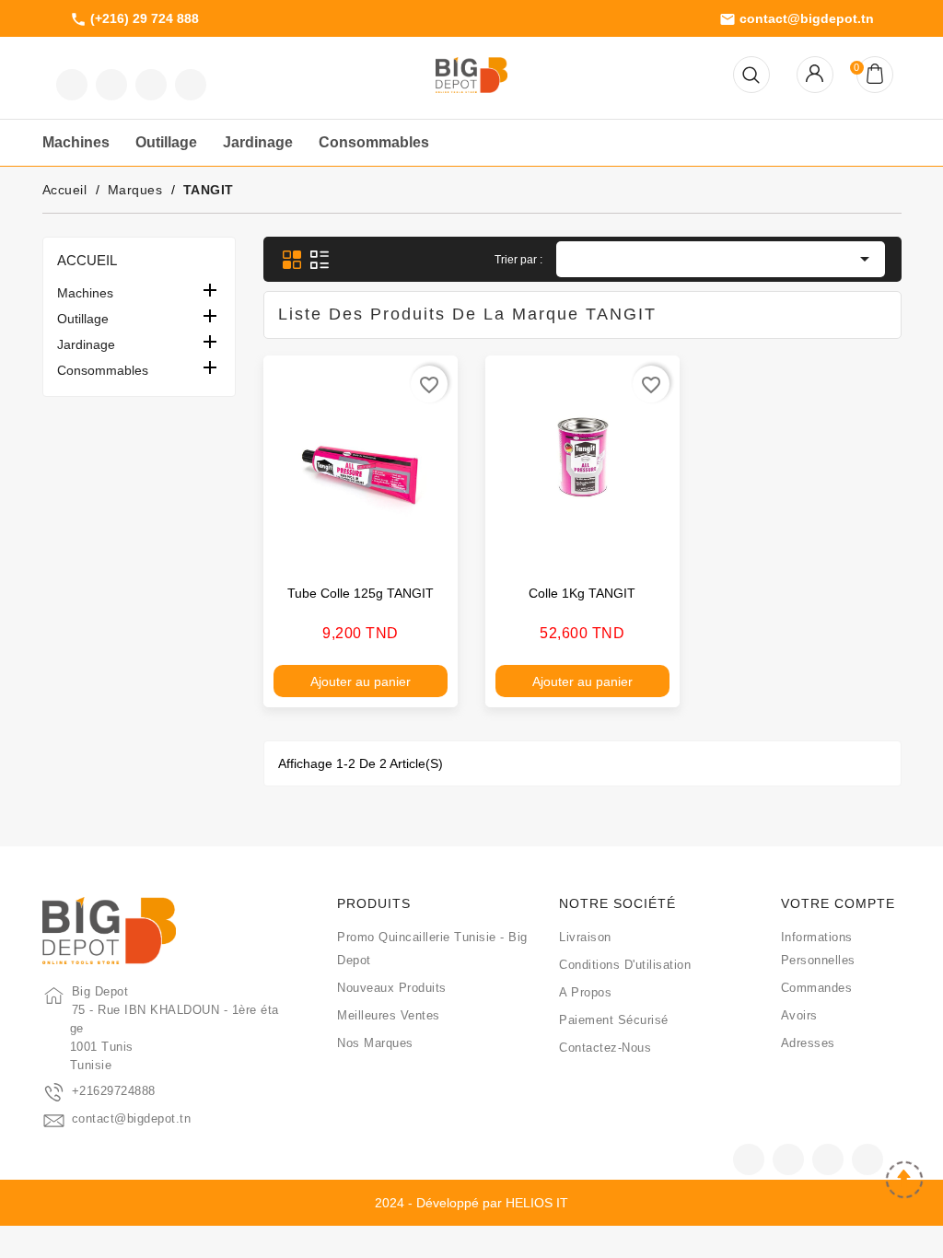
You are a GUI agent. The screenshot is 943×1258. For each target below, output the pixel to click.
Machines (85, 292)
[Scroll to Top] (904, 1182)
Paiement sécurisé (614, 1020)
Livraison (585, 937)
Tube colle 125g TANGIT (360, 593)
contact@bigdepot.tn (796, 19)
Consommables (102, 370)
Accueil (87, 260)
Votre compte (838, 903)
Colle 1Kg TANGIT (582, 593)
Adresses (808, 1043)
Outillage (83, 318)
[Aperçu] (424, 545)
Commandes (817, 988)
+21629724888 (114, 1091)
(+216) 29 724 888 (134, 19)
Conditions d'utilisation (625, 965)
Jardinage (86, 344)
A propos (585, 992)
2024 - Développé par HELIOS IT (471, 1202)
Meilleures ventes (388, 1015)
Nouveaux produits (392, 988)
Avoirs (799, 1015)
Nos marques (375, 1043)
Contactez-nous (605, 1047)
